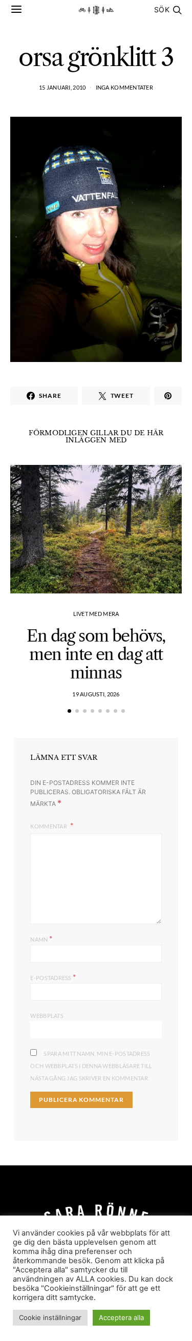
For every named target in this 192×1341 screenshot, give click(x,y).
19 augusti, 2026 (95, 694)
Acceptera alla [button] (121, 1317)
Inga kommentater (124, 87)
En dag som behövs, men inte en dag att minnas (96, 654)
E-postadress (53, 977)
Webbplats (46, 1015)
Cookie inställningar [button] (50, 1317)
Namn (41, 938)
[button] (69, 711)
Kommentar (49, 826)
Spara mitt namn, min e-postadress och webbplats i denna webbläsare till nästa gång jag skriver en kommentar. (91, 1065)
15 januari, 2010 (62, 87)
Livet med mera (96, 613)
